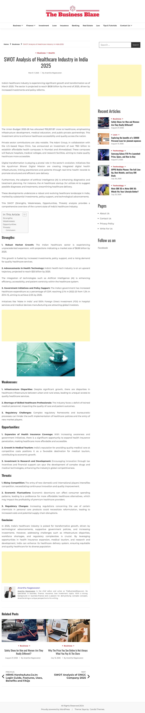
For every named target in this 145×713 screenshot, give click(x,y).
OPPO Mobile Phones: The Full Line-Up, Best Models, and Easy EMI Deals (126, 172)
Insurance (64, 25)
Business (17, 25)
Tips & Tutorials (110, 25)
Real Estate (88, 25)
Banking (75, 25)
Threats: (6, 227)
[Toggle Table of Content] (23, 215)
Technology (118, 150)
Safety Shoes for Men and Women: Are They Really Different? (23, 652)
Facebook (103, 248)
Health (51, 53)
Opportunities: (9, 224)
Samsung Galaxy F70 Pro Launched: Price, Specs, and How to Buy (125, 155)
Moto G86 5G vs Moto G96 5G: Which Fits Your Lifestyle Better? (125, 190)
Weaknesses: (9, 221)
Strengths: (8, 218)
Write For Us (106, 228)
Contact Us (125, 25)
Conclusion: (11, 230)
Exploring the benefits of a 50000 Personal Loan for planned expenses (126, 139)
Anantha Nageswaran (53, 73)
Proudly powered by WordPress (55, 709)
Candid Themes (97, 709)
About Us (104, 213)
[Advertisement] (46, 110)
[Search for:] (115, 45)
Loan (54, 25)
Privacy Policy (107, 223)
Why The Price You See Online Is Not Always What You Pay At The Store (68, 652)
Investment (44, 25)
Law (98, 25)
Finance (29, 25)
